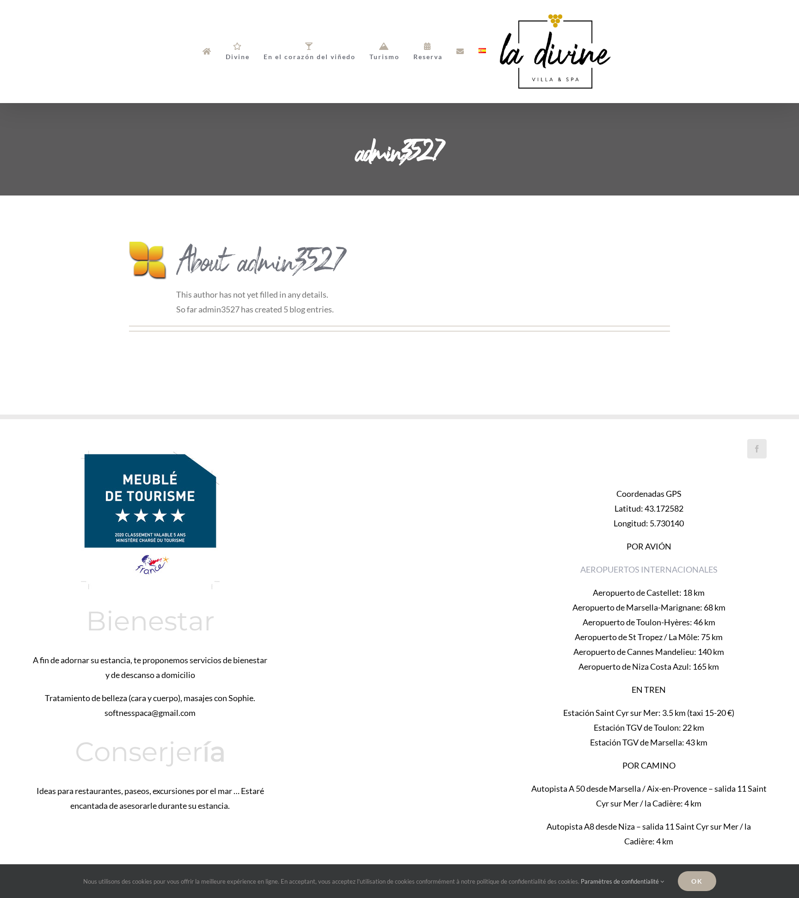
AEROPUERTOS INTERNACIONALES (649, 569)
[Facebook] (757, 448)
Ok (697, 881)
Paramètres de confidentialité (620, 881)
